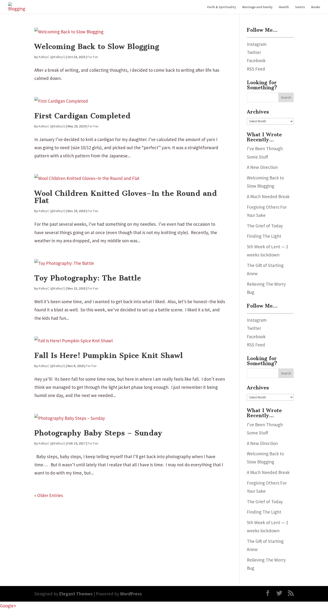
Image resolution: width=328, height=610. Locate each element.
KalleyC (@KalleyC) (52, 57)
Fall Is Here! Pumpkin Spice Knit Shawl (108, 355)
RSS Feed (256, 69)
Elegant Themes (76, 594)
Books (315, 7)
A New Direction (262, 167)
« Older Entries (48, 495)
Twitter (254, 52)
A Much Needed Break (268, 196)
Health (284, 7)
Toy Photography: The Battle (87, 278)
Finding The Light (264, 236)
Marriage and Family (257, 7)
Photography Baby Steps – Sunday (98, 433)
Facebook (256, 60)
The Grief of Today (265, 226)
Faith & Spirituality (221, 7)
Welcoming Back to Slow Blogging (96, 46)
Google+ (8, 606)
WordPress (131, 594)
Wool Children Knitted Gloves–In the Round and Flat (125, 197)
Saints (300, 7)
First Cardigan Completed (82, 116)
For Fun (92, 57)
